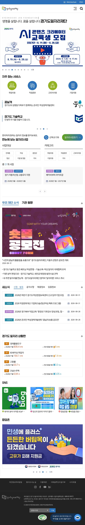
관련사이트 (34, 510)
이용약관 (43, 482)
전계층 (8, 153)
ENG (81, 2)
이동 (52, 510)
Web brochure (71, 2)
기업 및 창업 (21, 158)
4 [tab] (12, 69)
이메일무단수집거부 (58, 482)
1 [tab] (2, 69)
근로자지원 (53, 93)
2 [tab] (6, 69)
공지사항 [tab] (30, 287)
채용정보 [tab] (41, 287)
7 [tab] (21, 69)
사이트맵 (72, 482)
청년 (7, 158)
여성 (21, 153)
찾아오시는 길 (31, 482)
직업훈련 (32, 93)
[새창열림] (42, 515)
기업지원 (73, 93)
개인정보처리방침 (15, 482)
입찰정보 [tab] (52, 287)
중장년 (35, 153)
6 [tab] (18, 69)
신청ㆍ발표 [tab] (18, 287)
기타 (34, 158)
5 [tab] (15, 69)
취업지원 (12, 93)
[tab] (10, 203)
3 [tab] (9, 69)
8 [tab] (24, 69)
